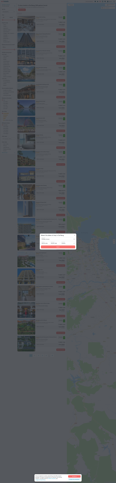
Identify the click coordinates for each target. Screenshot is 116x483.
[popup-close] (75, 235)
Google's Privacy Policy (40, 479)
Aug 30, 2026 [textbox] (54, 243)
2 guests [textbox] (63, 243)
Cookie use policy (52, 478)
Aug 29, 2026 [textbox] (45, 243)
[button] (74, 239)
